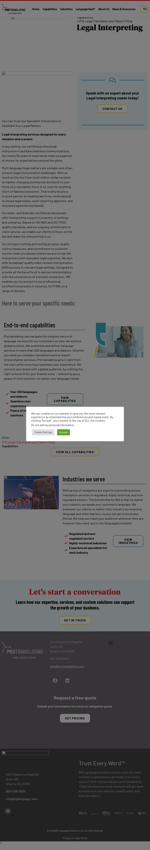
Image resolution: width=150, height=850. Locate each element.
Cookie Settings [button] (43, 432)
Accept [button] (64, 432)
